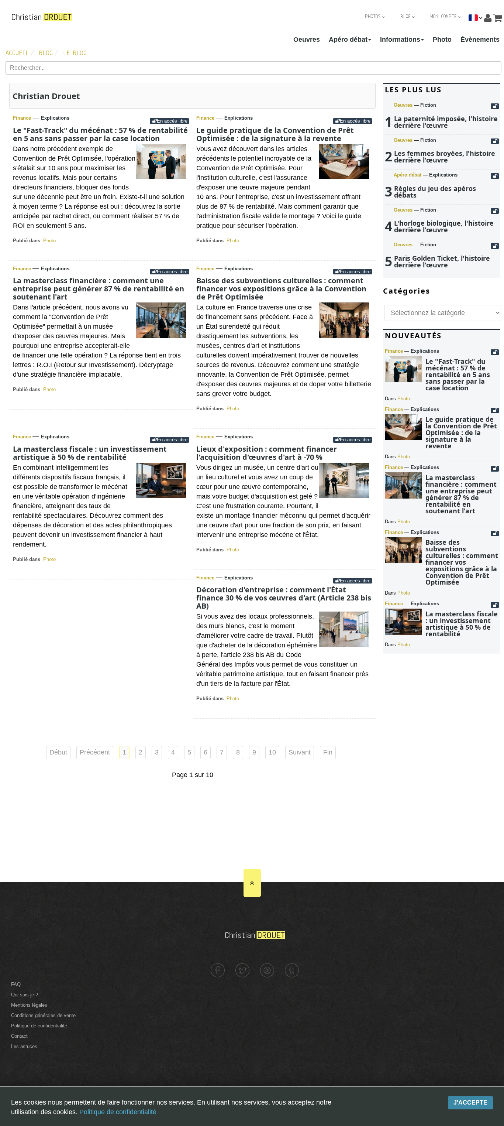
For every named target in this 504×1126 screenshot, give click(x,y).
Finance (22, 118)
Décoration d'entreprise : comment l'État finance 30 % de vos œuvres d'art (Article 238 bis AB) (283, 598)
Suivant (300, 752)
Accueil (17, 53)
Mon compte (443, 17)
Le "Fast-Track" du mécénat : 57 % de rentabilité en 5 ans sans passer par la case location (100, 134)
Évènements (480, 39)
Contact (19, 1036)
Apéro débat (348, 39)
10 (272, 752)
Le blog (75, 53)
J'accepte (470, 1102)
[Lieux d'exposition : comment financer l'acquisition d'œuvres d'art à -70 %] (344, 495)
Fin (327, 752)
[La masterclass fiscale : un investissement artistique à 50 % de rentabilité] (161, 495)
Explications (55, 118)
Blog (405, 17)
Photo (442, 39)
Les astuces (24, 1046)
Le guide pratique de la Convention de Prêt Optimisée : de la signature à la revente (275, 134)
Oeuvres (306, 39)
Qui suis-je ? (24, 994)
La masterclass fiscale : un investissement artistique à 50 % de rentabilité (90, 453)
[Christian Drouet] (41, 17)
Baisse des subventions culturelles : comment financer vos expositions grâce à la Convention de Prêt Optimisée (281, 288)
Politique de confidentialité (39, 1026)
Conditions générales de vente (43, 1015)
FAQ (16, 984)
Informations (400, 39)
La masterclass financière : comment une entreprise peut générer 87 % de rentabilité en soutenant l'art (98, 288)
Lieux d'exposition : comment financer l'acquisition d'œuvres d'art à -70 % (266, 453)
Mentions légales (29, 1005)
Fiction (428, 105)
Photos (373, 17)
